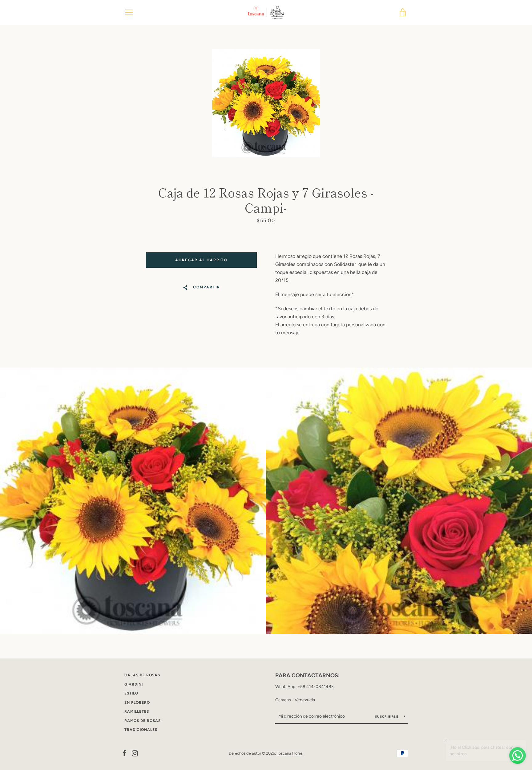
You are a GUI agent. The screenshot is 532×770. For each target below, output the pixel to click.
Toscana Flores (290, 753)
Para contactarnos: (307, 675)
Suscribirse (387, 717)
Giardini (133, 684)
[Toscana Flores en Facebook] (124, 753)
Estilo (131, 693)
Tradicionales (140, 729)
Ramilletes (136, 711)
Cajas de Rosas (142, 675)
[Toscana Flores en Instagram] (135, 753)
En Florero (137, 702)
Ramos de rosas (142, 721)
